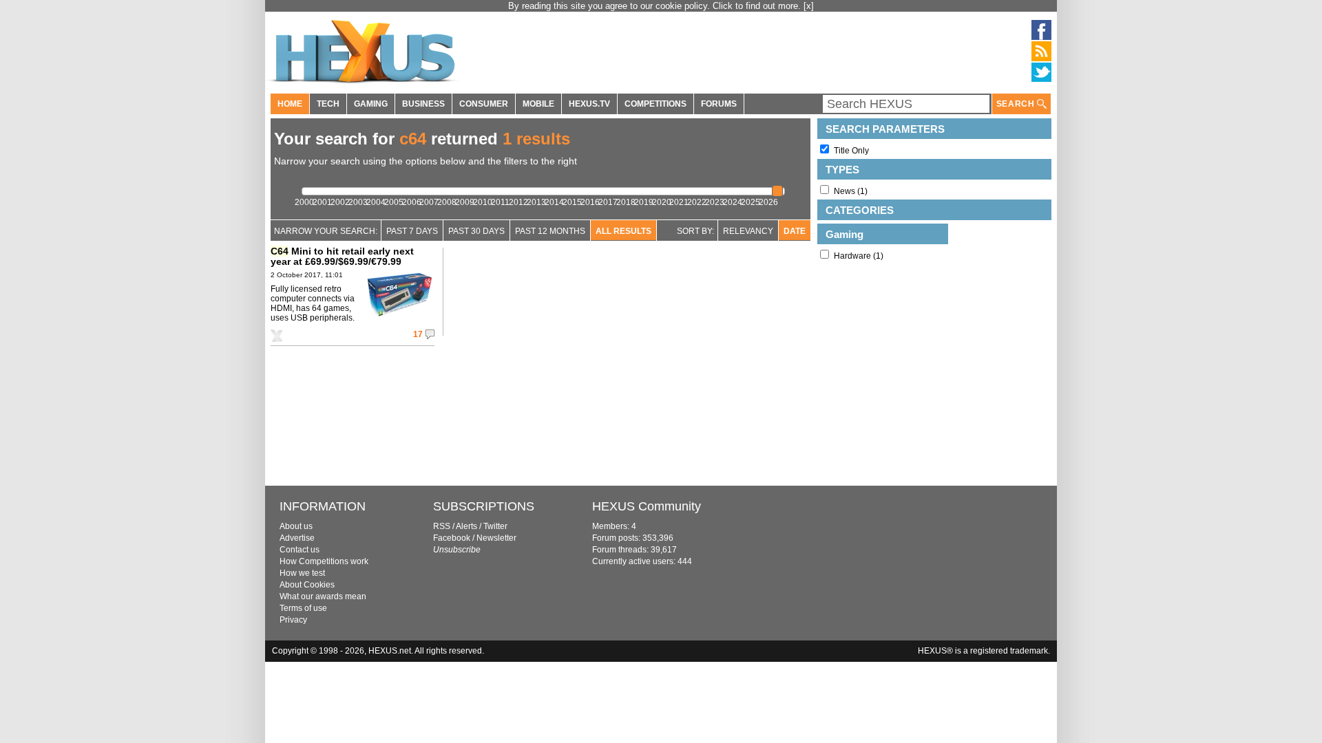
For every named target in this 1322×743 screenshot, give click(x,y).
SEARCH (1016, 104)
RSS (441, 526)
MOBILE (538, 104)
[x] (809, 6)
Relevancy (748, 231)
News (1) (851, 191)
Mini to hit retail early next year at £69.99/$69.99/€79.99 (342, 256)
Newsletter (496, 538)
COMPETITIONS (655, 104)
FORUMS (719, 104)
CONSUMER (483, 104)
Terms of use (303, 608)
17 (418, 334)
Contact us (299, 549)
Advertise (297, 538)
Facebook (451, 538)
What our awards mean (323, 596)
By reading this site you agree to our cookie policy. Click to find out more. (656, 6)
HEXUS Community (646, 506)
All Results (623, 231)
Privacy (293, 620)
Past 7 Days (412, 231)
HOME (289, 104)
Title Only (851, 150)
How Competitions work (324, 561)
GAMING (371, 104)
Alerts (466, 526)
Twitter (495, 526)
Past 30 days (476, 231)
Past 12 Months (550, 231)
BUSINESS (423, 104)
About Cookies (307, 585)
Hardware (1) (858, 256)
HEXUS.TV (589, 104)
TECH (328, 104)
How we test (302, 573)
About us (296, 526)
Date (795, 231)
